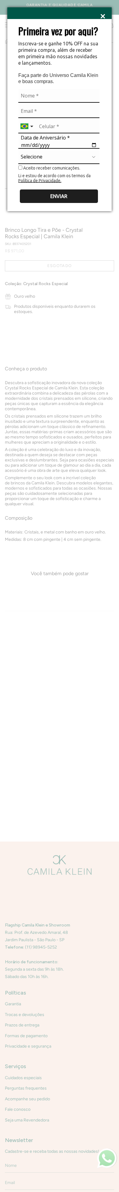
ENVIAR (58, 196)
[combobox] (27, 126)
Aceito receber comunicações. (51, 168)
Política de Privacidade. (39, 180)
